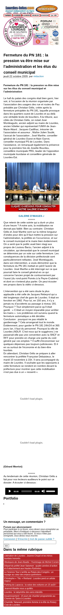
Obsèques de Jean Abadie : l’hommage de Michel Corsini (31, 562)
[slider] (51, 491)
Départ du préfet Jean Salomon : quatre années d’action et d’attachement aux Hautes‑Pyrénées (30, 567)
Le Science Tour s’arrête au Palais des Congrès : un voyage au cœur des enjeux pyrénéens (29, 573)
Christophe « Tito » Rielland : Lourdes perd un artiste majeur (29, 579)
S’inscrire (23, 539)
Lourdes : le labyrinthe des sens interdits (23, 592)
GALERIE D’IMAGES (30, 216)
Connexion (9, 539)
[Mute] (43, 491)
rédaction (38, 76)
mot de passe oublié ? (42, 539)
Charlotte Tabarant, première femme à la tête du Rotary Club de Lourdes (30, 603)
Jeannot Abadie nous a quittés (18, 588)
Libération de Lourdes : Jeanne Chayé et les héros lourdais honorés (28, 557)
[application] (31, 491)
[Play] (9, 491)
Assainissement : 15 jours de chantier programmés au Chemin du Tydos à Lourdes (29, 597)
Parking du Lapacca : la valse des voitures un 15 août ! (30, 585)
